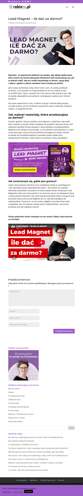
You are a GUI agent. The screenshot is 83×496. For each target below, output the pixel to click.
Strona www (13, 410)
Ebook (11, 392)
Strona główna (21, 480)
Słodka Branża (14, 399)
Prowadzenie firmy (16, 396)
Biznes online (14, 388)
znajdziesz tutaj (18, 492)
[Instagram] (22, 1)
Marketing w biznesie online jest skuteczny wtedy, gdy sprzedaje (36, 452)
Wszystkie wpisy (30, 23)
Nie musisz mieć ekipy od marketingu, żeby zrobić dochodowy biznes (38, 455)
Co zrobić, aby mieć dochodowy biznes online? (28, 470)
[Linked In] (28, 1)
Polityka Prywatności (47, 480)
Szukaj (71, 428)
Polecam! (61, 480)
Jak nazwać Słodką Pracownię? (21, 441)
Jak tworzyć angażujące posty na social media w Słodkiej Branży (35, 437)
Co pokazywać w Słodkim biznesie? (23, 444)
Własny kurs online (16, 418)
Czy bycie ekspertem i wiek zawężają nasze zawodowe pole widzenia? (38, 448)
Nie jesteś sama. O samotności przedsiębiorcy (28, 459)
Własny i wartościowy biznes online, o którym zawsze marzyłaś (35, 463)
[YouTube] (25, 1)
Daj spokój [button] (28, 491)
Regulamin (33, 480)
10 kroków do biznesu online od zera (24, 466)
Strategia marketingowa (16, 23)
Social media (13, 403)
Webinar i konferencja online (20, 414)
